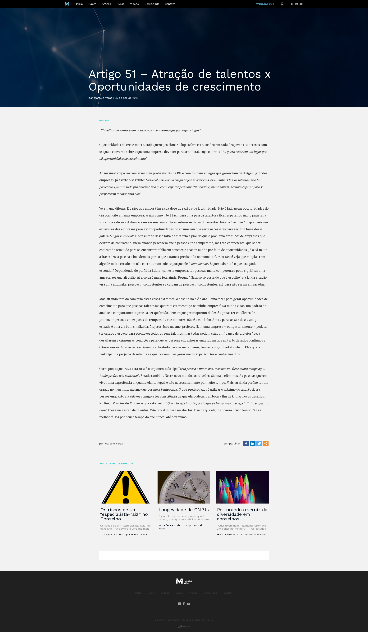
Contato (170, 3)
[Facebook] (292, 4)
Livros (120, 3)
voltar (105, 120)
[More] (266, 443)
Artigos (106, 3)
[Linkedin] (296, 4)
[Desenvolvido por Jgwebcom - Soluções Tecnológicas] (184, 626)
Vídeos (134, 3)
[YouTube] (301, 4)
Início (79, 3)
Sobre (92, 3)
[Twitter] (259, 443)
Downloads (152, 3)
